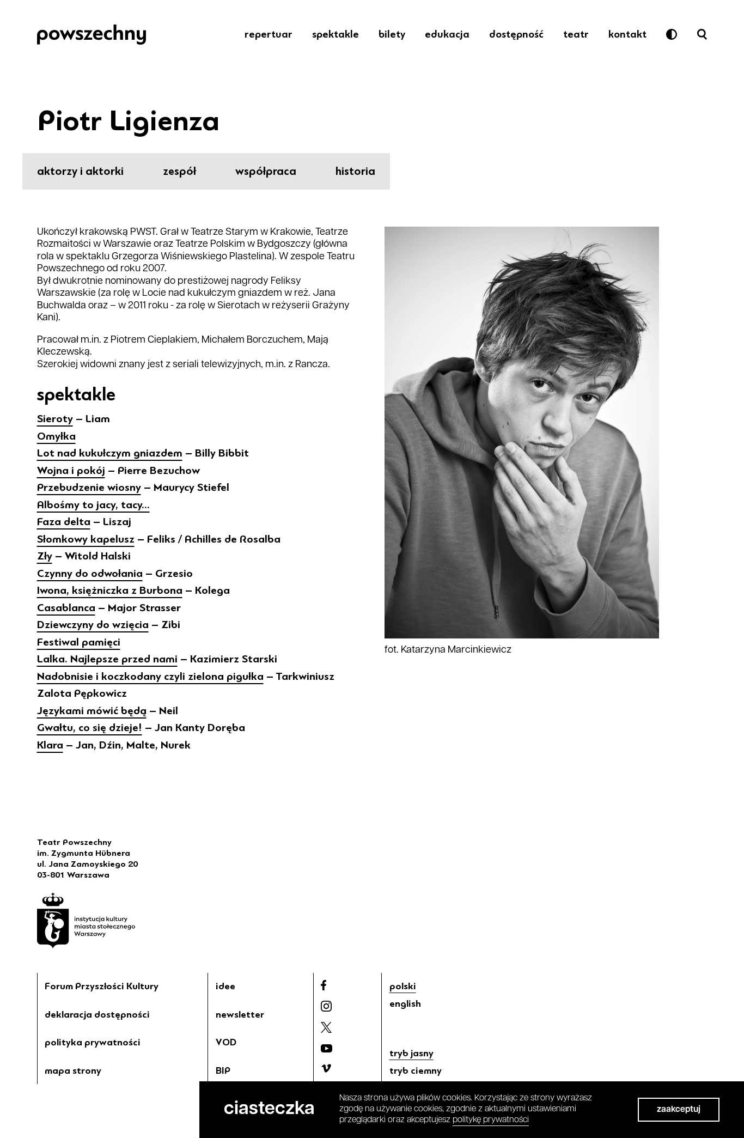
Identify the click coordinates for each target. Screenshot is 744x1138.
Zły (44, 556)
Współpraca (265, 171)
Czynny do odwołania (90, 573)
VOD (226, 1042)
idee (225, 986)
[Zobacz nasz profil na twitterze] (326, 1027)
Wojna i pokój (71, 470)
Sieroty (55, 418)
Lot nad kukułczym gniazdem (109, 453)
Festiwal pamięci (78, 642)
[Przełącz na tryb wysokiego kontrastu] (671, 34)
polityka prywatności (93, 1042)
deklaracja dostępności (97, 1014)
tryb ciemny (415, 1070)
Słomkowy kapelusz (86, 539)
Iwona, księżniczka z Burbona (109, 590)
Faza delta (63, 521)
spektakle (335, 34)
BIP (223, 1070)
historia (355, 171)
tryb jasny (411, 1053)
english (405, 1003)
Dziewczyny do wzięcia (93, 624)
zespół (179, 171)
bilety (392, 34)
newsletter (240, 1014)
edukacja (447, 34)
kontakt (627, 34)
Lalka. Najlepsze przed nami (107, 659)
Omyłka (56, 436)
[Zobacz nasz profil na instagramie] (326, 1006)
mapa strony (73, 1070)
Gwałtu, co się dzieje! (89, 727)
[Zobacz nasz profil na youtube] (326, 1048)
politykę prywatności (491, 1120)
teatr (576, 34)
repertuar (268, 34)
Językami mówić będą (92, 710)
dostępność (516, 34)
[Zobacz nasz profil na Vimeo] (326, 1068)
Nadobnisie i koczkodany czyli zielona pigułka (150, 676)
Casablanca (66, 607)
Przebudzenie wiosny (89, 487)
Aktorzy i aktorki (80, 171)
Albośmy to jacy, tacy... (93, 505)
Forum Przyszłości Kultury (101, 986)
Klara (50, 745)
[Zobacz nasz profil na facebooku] (323, 985)
